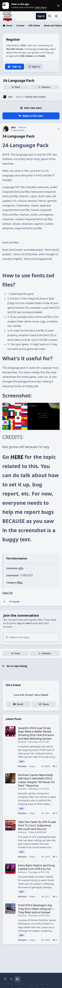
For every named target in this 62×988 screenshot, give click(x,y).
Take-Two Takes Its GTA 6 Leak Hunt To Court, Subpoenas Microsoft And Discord (37, 825)
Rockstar (22, 741)
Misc (20, 582)
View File (7, 593)
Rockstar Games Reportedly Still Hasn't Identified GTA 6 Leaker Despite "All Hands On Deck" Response (36, 780)
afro (10, 96)
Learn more (6, 5)
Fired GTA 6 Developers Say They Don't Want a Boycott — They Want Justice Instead (36, 908)
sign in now (23, 623)
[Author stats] (58, 129)
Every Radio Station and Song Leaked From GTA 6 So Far (36, 867)
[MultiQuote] (4, 601)
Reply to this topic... (20, 637)
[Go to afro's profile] (4, 97)
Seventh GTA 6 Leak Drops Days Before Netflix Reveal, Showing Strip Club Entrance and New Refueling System (36, 733)
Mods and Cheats (36, 96)
